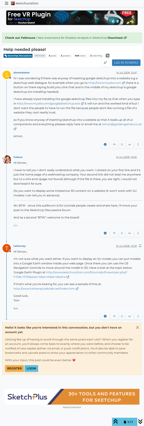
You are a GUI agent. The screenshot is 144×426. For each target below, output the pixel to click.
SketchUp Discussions (19, 55)
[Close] (137, 327)
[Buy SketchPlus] (72, 397)
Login (31, 368)
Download (115, 37)
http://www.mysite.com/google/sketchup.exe (48, 103)
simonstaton (22, 72)
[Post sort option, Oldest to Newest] (105, 62)
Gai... (15, 225)
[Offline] (8, 159)
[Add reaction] (105, 144)
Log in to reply (126, 62)
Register (14, 368)
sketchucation (26, 3)
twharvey (20, 246)
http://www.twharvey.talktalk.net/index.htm (44, 288)
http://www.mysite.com (104, 82)
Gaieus (18, 157)
